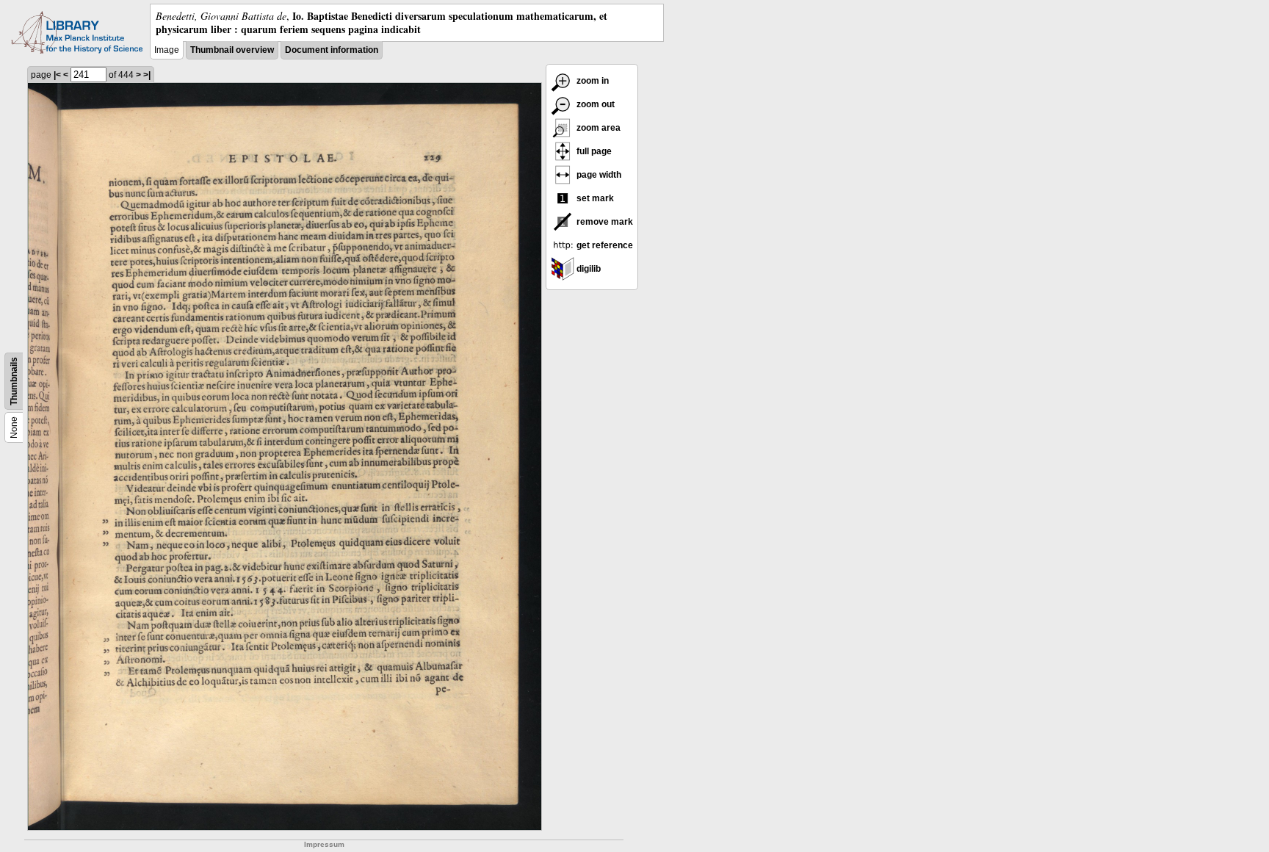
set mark (594, 198)
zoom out (594, 104)
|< (57, 75)
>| (147, 75)
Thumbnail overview (232, 50)
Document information (331, 50)
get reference (603, 245)
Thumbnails (14, 381)
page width (597, 175)
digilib (587, 269)
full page (593, 151)
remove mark (603, 222)
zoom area (597, 128)
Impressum (324, 844)
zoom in (591, 81)
